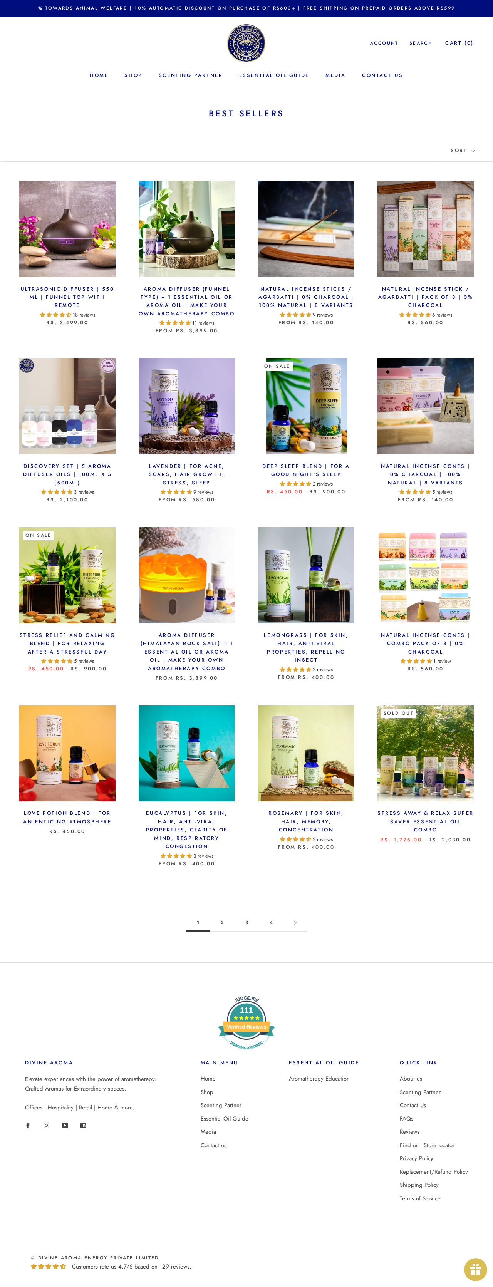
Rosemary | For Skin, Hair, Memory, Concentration (306, 821)
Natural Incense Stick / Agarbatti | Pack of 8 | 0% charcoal (425, 297)
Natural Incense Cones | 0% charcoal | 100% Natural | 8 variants (425, 474)
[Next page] (295, 923)
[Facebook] (28, 1125)
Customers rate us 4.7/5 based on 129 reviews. (131, 1266)
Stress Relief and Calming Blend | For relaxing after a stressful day (68, 643)
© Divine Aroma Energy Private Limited (95, 1257)
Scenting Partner (191, 75)
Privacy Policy (416, 1158)
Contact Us (413, 1105)
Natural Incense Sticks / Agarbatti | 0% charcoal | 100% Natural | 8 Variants (306, 297)
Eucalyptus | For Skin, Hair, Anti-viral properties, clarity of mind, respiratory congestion (187, 829)
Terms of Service (420, 1198)
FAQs (406, 1118)
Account (384, 43)
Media (335, 75)
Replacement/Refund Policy (434, 1172)
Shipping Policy (419, 1185)
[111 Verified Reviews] (246, 1053)
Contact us (382, 75)
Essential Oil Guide (274, 75)
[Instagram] (46, 1125)
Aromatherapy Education (319, 1078)
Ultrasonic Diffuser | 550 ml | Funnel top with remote (67, 297)
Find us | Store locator (427, 1145)
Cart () (459, 43)
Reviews (409, 1132)
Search (421, 43)
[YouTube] (65, 1125)
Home (99, 75)
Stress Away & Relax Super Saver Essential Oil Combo (425, 821)
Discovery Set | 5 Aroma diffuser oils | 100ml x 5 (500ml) (67, 474)
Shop (133, 75)
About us (411, 1078)
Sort (460, 150)
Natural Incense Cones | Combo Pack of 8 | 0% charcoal (425, 643)
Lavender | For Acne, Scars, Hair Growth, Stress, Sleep (187, 474)
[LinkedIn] (83, 1125)
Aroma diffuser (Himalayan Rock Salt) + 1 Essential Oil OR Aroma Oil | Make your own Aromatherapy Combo (187, 652)
